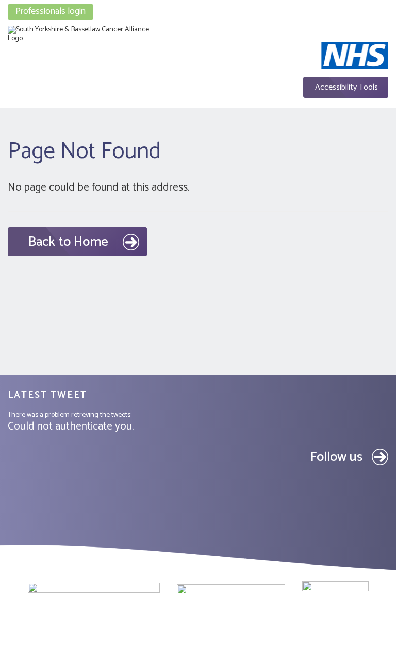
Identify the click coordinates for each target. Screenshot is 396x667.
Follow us (336, 457)
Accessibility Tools (346, 87)
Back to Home (68, 242)
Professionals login (50, 11)
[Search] (360, 6)
